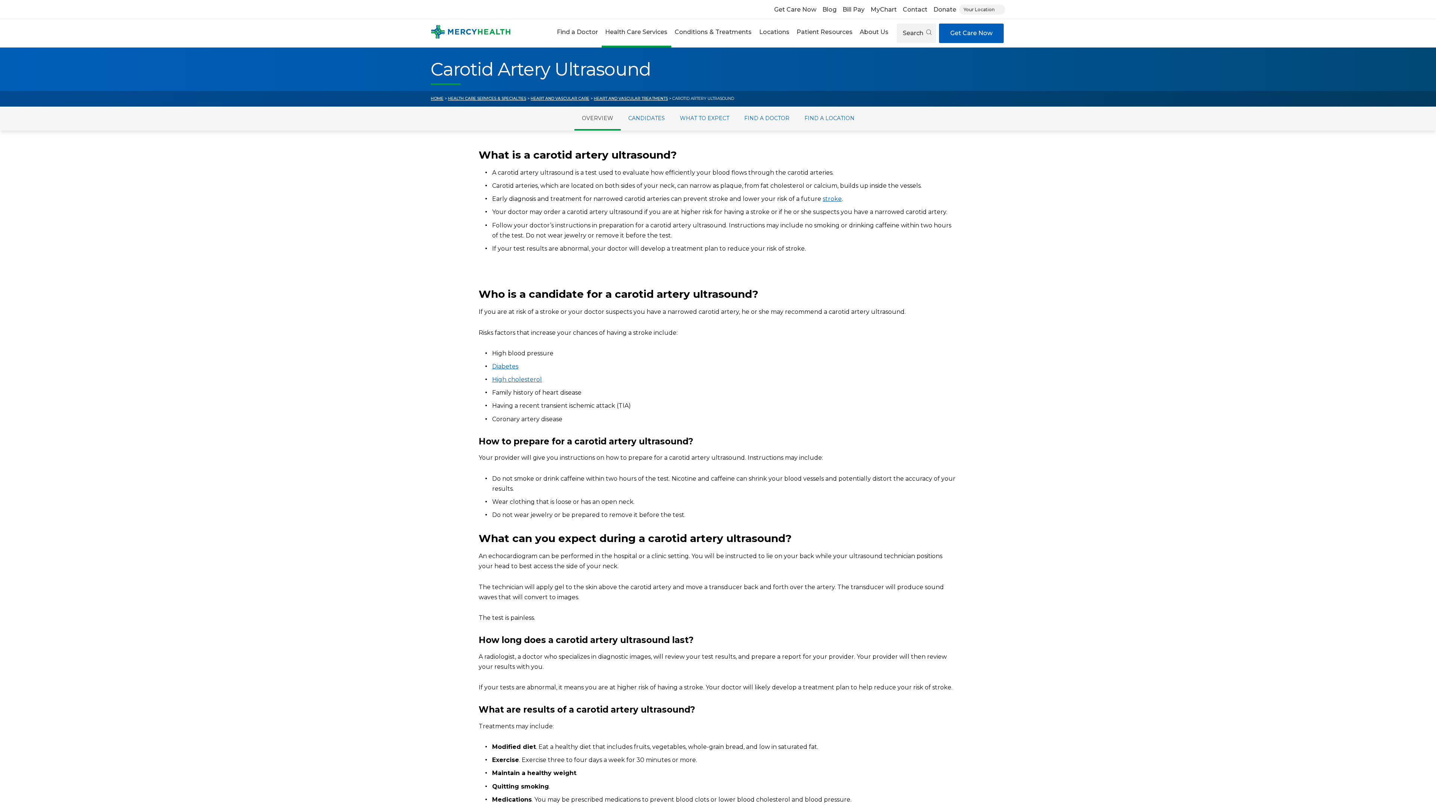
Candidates (646, 118)
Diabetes (505, 366)
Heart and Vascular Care (560, 98)
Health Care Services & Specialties (487, 98)
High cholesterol (517, 379)
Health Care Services (636, 32)
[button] (577, 33)
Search (914, 33)
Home (437, 98)
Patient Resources (825, 32)
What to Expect (704, 118)
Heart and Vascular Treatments (631, 98)
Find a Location (829, 118)
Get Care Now (795, 9)
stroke (832, 198)
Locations (774, 32)
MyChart (884, 9)
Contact (915, 9)
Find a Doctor (577, 32)
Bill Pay (854, 9)
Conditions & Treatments (713, 32)
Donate (944, 9)
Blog (829, 9)
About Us (874, 32)
